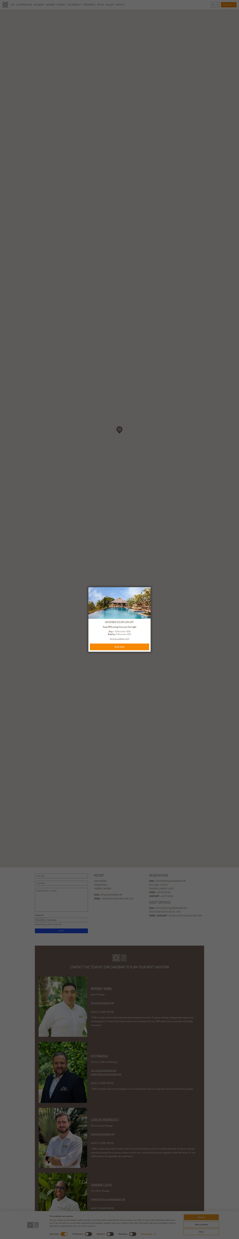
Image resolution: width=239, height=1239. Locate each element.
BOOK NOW (119, 646)
